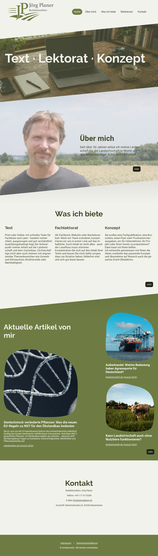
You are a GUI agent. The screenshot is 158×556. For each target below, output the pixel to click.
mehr (136, 169)
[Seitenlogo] (31, 11)
